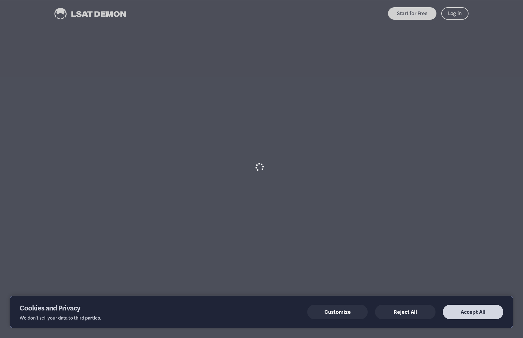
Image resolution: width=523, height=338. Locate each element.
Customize (337, 311)
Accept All (473, 311)
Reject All (405, 311)
